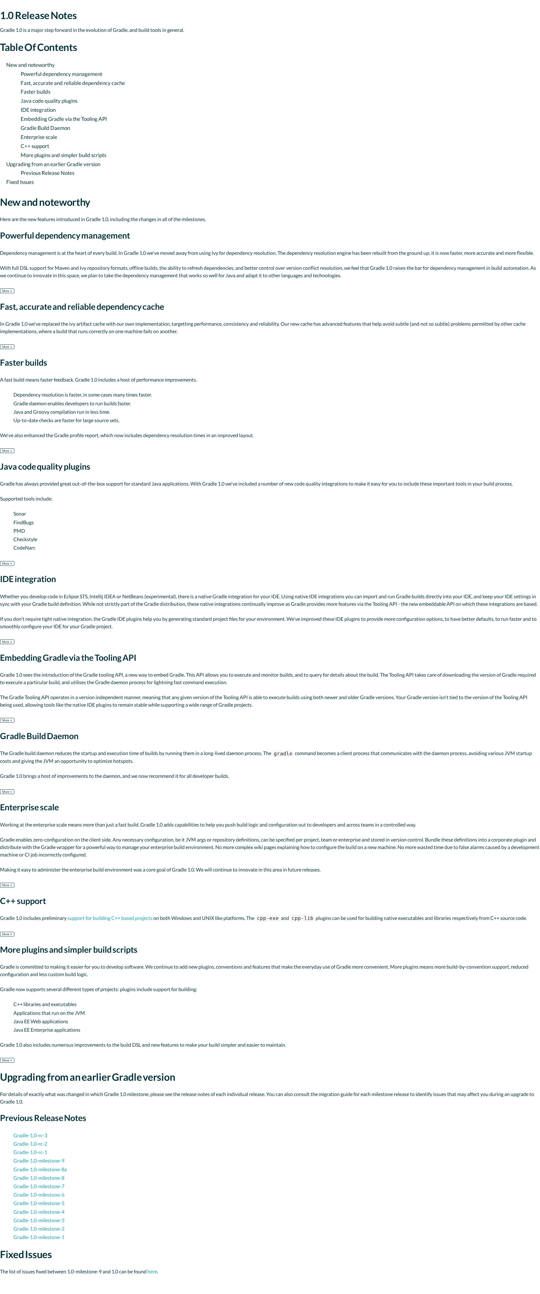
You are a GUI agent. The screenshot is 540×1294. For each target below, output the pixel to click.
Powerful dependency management (61, 74)
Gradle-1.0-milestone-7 (38, 1186)
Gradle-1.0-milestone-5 (38, 1203)
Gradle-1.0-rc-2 (30, 1144)
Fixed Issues (20, 182)
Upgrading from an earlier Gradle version (53, 164)
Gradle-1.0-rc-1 (30, 1152)
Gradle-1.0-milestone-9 (38, 1160)
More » (7, 291)
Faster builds (35, 91)
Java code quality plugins (49, 100)
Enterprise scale (39, 137)
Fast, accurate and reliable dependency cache (73, 83)
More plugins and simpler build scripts (63, 155)
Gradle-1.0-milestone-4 (38, 1212)
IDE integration (38, 109)
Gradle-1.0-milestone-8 (38, 1178)
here (152, 1271)
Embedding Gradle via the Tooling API (64, 119)
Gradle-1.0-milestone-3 (38, 1220)
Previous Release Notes (47, 173)
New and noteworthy (30, 65)
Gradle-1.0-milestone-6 (38, 1195)
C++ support (35, 146)
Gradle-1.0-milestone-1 (38, 1237)
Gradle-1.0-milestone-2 (38, 1229)
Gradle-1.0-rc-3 (30, 1135)
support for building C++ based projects (110, 918)
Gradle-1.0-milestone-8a (40, 1169)
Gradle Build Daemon (45, 128)
